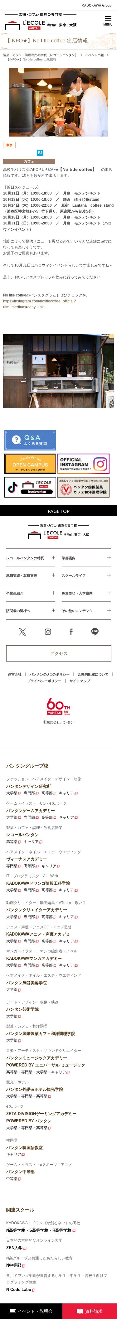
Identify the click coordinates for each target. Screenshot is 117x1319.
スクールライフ (74, 575)
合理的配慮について (93, 674)
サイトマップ (80, 680)
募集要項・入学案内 (77, 593)
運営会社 (15, 674)
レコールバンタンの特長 (25, 558)
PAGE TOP (59, 511)
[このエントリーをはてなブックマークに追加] (40, 154)
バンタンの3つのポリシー (50, 674)
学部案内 (69, 558)
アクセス (59, 653)
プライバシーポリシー (44, 680)
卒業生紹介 (14, 593)
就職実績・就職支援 (21, 575)
